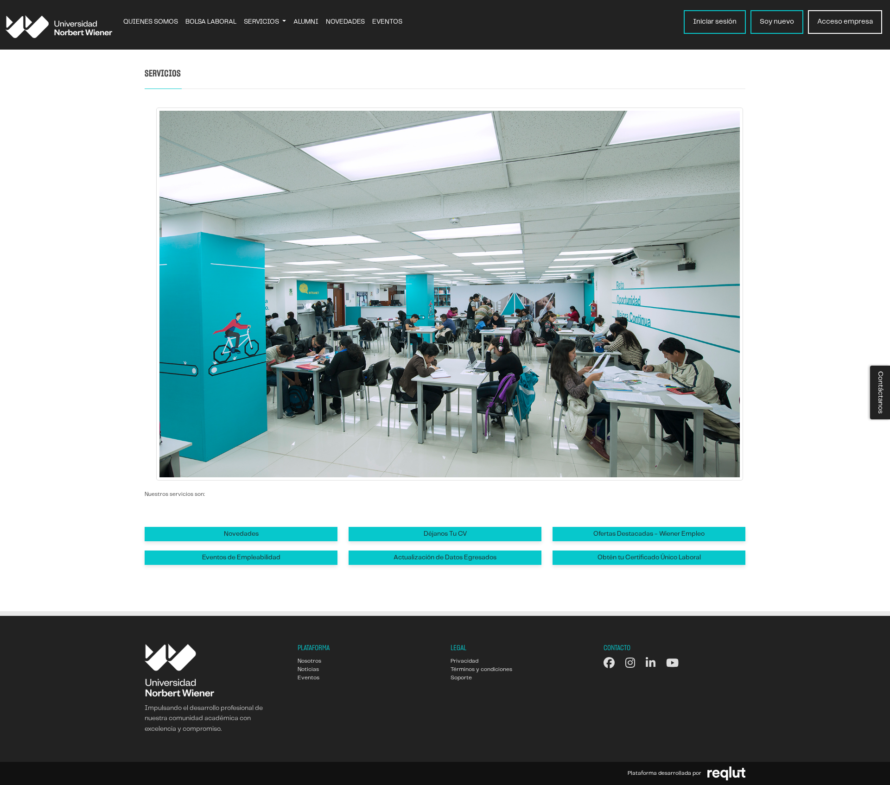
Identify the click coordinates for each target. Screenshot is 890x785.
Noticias (308, 669)
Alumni (305, 22)
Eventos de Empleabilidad (241, 557)
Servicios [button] (262, 22)
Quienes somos (150, 22)
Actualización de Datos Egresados (445, 557)
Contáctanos (880, 392)
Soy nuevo (777, 22)
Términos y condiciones (481, 669)
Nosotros (309, 661)
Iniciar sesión (715, 22)
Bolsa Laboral (210, 22)
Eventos (387, 22)
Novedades (345, 22)
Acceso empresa (845, 22)
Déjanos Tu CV (445, 534)
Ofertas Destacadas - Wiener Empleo (649, 534)
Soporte (461, 677)
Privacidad (464, 661)
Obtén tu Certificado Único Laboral (649, 557)
